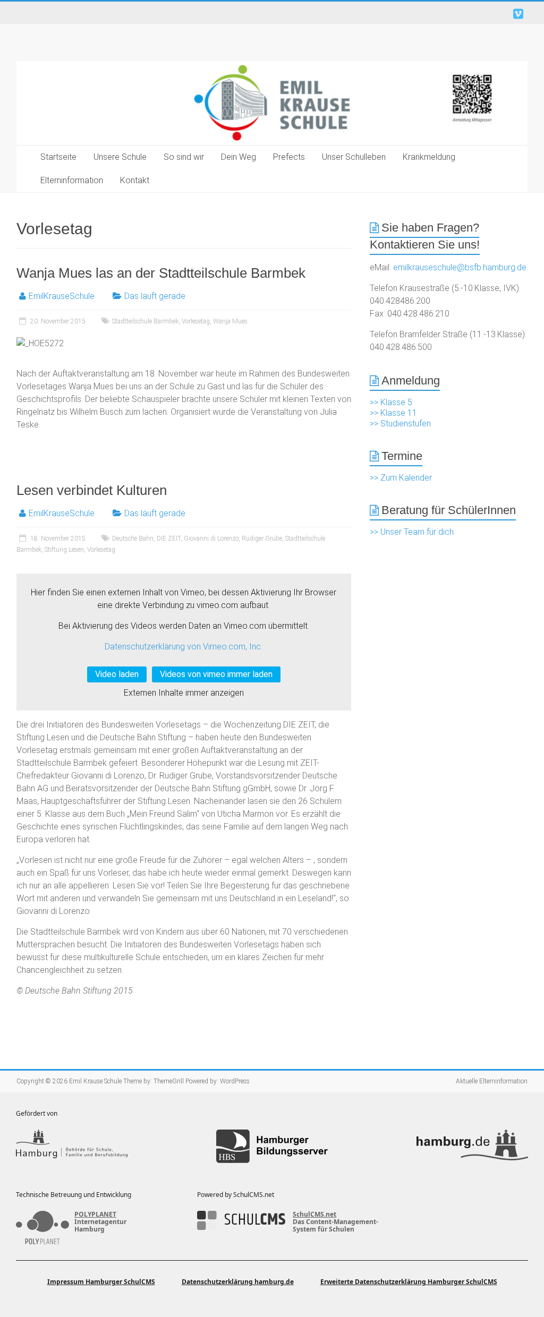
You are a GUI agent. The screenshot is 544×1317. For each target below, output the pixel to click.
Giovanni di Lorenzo (211, 538)
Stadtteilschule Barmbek (145, 321)
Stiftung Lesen (64, 549)
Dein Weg (238, 157)
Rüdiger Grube (262, 538)
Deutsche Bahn (133, 538)
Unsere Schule (120, 157)
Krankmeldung (429, 157)
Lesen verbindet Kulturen (91, 490)
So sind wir (184, 157)
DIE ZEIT (169, 538)
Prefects (289, 157)
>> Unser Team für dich (412, 532)
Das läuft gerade (154, 296)
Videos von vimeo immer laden (216, 674)
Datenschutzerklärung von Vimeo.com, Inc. (183, 647)
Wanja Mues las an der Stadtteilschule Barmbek (160, 273)
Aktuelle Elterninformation (492, 1081)
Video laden (117, 674)
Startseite (58, 157)
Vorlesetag (196, 321)
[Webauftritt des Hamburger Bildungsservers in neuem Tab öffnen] (272, 1146)
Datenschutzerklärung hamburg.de (238, 1281)
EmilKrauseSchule (62, 296)
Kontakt (134, 180)
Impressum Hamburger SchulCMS (101, 1281)
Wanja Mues (230, 321)
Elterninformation (71, 180)
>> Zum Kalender (401, 478)
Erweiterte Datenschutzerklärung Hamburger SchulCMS (408, 1281)
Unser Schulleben (354, 157)
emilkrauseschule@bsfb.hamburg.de (459, 267)
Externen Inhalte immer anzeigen (184, 693)
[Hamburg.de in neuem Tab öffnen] (472, 1146)
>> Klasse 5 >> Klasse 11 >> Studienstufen (400, 413)
